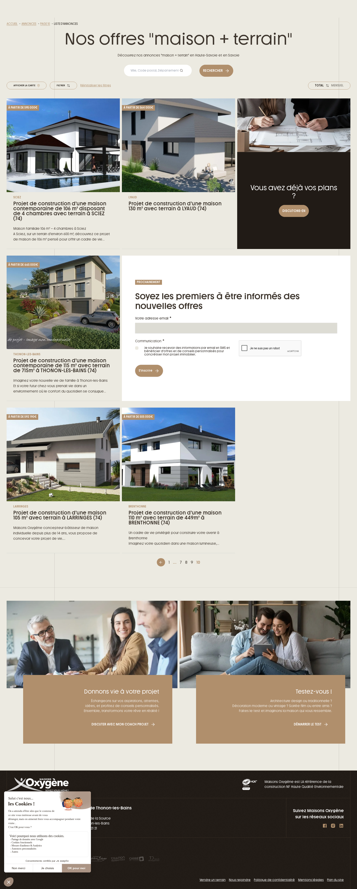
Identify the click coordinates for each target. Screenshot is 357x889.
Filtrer (61, 85)
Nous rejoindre (240, 880)
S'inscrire (145, 370)
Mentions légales (311, 880)
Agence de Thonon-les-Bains (102, 807)
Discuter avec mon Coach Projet (120, 724)
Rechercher (213, 71)
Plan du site (335, 880)
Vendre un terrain (213, 880)
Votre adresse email (153, 318)
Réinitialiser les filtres (95, 85)
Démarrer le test (307, 724)
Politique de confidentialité (274, 880)
